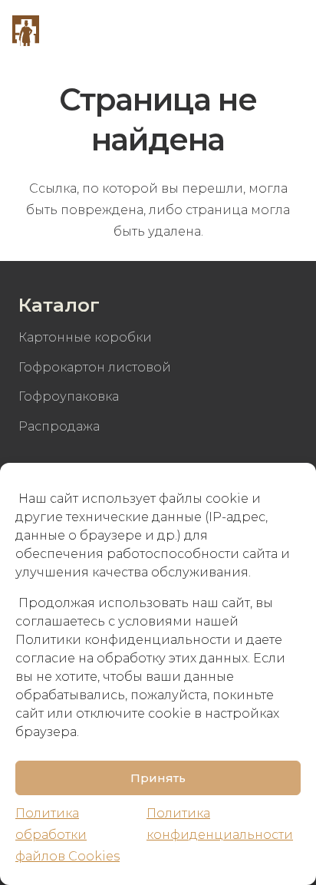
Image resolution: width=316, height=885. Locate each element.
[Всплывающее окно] (248, 31)
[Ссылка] (25, 30)
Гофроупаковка (68, 396)
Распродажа (59, 426)
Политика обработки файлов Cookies (67, 835)
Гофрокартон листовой (94, 367)
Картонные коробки (85, 337)
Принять (158, 778)
